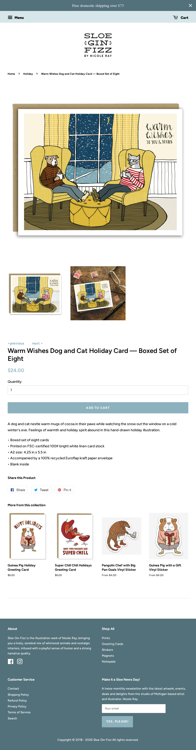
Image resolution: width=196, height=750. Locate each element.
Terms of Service (19, 712)
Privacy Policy (17, 706)
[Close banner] (190, 5)
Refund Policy (17, 700)
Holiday (28, 73)
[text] (98, 5)
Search (12, 718)
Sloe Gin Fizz (102, 740)
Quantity (15, 381)
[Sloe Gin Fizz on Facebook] (11, 663)
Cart (184, 18)
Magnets (108, 655)
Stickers (107, 650)
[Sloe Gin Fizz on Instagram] (19, 663)
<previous (16, 343)
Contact (13, 688)
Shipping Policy (18, 694)
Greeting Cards (112, 644)
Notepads (109, 661)
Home (11, 73)
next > (37, 343)
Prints (106, 638)
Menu (19, 18)
